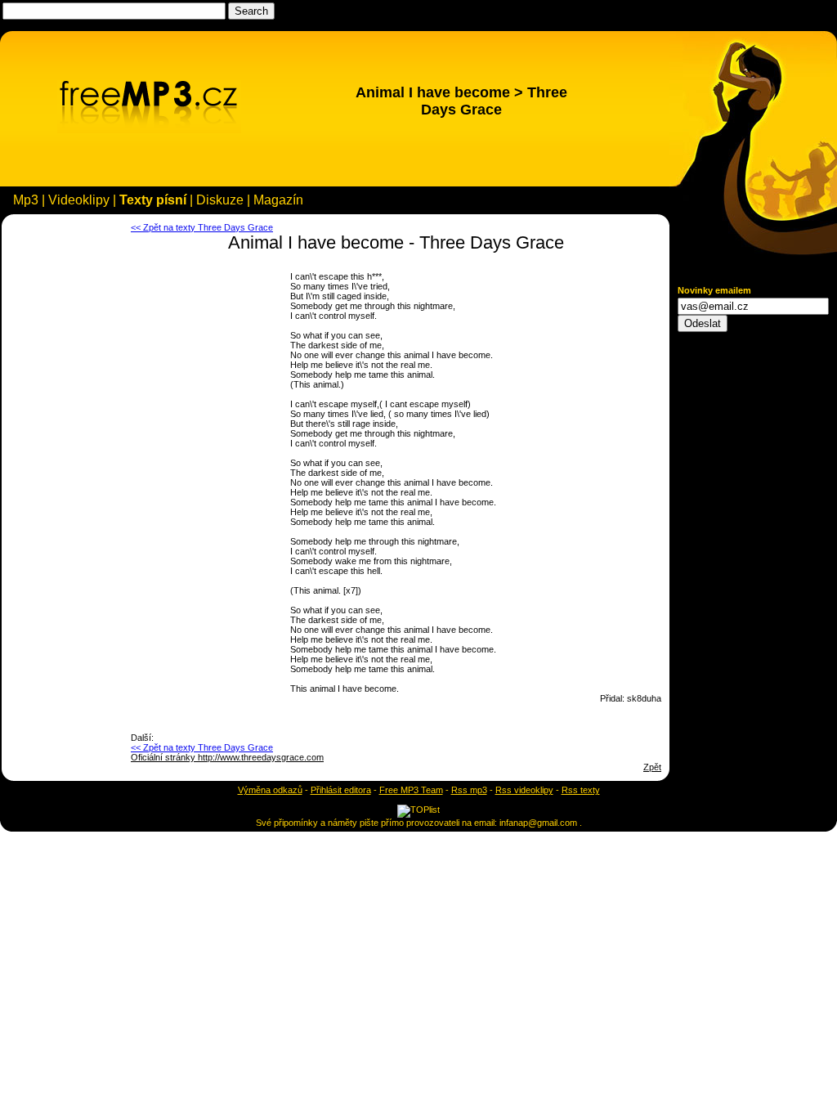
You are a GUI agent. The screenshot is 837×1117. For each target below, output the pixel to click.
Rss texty (581, 790)
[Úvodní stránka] (149, 130)
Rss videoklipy (524, 790)
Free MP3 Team (411, 790)
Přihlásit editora (341, 790)
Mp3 (25, 200)
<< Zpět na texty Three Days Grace (202, 227)
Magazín (278, 200)
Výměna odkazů (270, 790)
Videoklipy (79, 200)
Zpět (652, 767)
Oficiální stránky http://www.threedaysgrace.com (227, 757)
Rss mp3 (469, 790)
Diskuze (220, 200)
